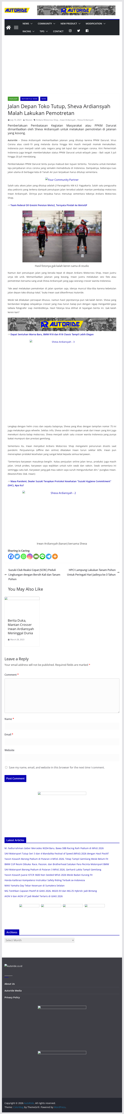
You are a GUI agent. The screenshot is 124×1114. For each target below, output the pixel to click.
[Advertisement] (62, 69)
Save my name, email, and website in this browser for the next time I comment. (57, 767)
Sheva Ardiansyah (85, 119)
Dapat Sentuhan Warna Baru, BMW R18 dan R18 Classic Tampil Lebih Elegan (52, 334)
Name (9, 719)
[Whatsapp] (23, 556)
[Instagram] (30, 556)
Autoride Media (13, 990)
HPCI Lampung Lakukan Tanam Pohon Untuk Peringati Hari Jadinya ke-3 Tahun (91, 572)
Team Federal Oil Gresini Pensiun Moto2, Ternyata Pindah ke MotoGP (48, 205)
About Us (10, 983)
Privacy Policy (12, 997)
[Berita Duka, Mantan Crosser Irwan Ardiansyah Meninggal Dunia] (22, 599)
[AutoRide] (8, 27)
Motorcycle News (29, 99)
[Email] (36, 556)
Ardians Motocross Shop (47, 119)
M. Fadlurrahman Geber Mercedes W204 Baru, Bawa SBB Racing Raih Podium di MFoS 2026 (54, 848)
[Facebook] (11, 556)
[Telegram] (49, 556)
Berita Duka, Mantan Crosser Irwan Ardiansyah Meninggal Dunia (21, 626)
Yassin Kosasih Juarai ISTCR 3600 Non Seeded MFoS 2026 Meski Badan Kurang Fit (49, 874)
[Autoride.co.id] (13, 966)
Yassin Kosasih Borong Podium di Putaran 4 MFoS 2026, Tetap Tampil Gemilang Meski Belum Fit (56, 858)
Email (9, 734)
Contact (58, 31)
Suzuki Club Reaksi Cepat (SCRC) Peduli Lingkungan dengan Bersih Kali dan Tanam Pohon (34, 574)
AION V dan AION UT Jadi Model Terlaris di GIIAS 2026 (34, 896)
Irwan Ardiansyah (68, 119)
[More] (55, 556)
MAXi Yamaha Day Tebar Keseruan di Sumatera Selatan (35, 885)
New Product (69, 23)
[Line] (42, 556)
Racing (27, 31)
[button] (31, 23)
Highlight (13, 99)
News (26, 23)
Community (45, 23)
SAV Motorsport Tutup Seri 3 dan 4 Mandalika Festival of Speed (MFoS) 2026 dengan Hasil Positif (56, 853)
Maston (29, 119)
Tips (42, 31)
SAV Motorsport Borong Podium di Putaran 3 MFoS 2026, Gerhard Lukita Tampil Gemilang (53, 869)
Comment (12, 674)
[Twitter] (17, 556)
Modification (94, 23)
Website (9, 750)
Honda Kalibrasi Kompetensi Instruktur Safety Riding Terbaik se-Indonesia (45, 880)
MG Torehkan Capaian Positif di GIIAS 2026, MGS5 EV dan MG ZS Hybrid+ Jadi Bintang (51, 890)
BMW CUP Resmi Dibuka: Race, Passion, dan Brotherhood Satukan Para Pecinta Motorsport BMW (57, 864)
